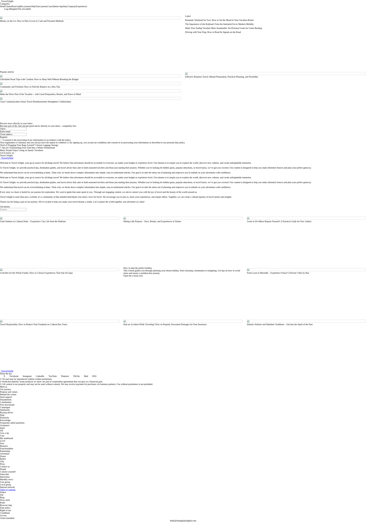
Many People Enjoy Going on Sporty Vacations (21, 150)
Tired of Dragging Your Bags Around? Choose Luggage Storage (29, 145)
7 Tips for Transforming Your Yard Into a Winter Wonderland (27, 147)
